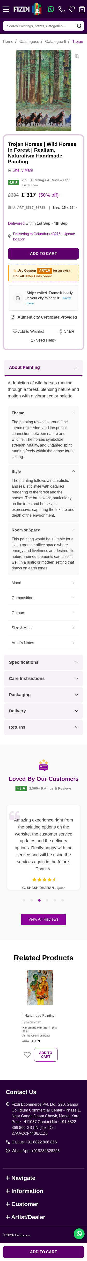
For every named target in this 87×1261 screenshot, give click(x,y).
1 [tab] (24, 900)
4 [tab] (47, 900)
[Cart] (82, 9)
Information (27, 1191)
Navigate (23, 1178)
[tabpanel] (43, 847)
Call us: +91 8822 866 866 (34, 1142)
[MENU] (6, 9)
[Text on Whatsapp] (51, 9)
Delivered (16, 223)
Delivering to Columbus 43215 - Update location (44, 236)
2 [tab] (32, 900)
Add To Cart (45, 1055)
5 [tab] (55, 900)
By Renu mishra (31, 1022)
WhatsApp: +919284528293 (36, 1151)
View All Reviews (43, 919)
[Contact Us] (62, 9)
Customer (24, 1204)
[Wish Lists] (72, 9)
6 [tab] (63, 900)
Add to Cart (43, 254)
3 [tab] (39, 900)
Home (8, 41)
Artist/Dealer (28, 1217)
